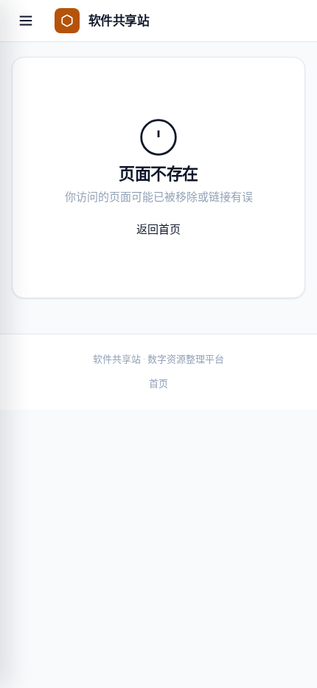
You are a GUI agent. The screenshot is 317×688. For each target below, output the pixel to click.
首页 (158, 383)
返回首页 (158, 229)
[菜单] (26, 21)
